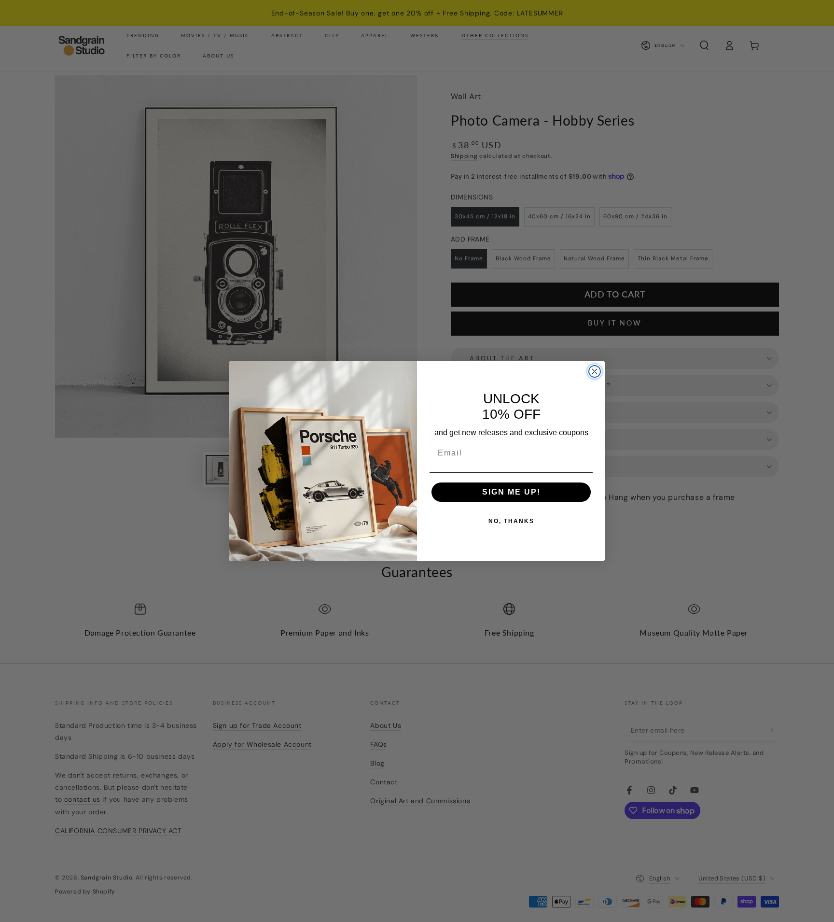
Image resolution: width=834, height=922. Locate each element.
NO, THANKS (511, 521)
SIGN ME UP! (511, 492)
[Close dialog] (594, 371)
